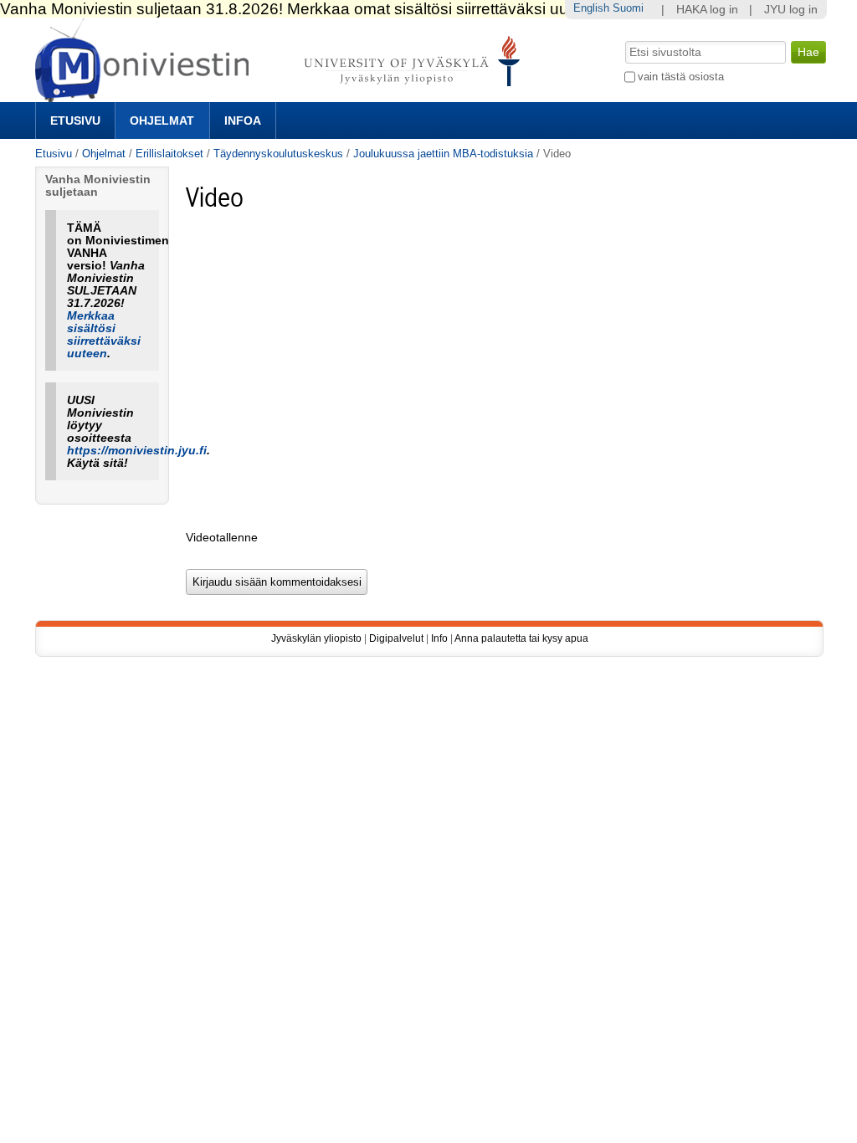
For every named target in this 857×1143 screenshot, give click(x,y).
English (591, 8)
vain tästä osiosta (681, 76)
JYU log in (791, 9)
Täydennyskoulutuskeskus (278, 153)
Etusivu (75, 120)
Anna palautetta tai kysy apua (521, 638)
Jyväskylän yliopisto (316, 638)
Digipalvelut (396, 638)
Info (439, 638)
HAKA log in (707, 9)
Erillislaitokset (169, 153)
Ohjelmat (162, 120)
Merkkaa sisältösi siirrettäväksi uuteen (104, 335)
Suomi (628, 8)
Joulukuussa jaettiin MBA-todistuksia (443, 153)
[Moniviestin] (282, 95)
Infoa (242, 120)
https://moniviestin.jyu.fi (137, 450)
